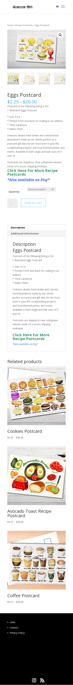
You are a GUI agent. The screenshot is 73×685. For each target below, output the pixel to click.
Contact (14, 627)
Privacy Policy (17, 632)
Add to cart (33, 202)
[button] (60, 35)
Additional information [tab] (25, 233)
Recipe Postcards (24, 25)
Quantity (14, 191)
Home (10, 25)
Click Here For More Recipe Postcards (32, 172)
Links (12, 622)
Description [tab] (18, 227)
